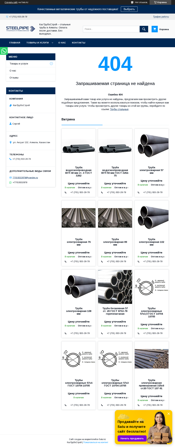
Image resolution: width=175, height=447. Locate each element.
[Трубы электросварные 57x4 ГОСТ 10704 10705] (79, 358)
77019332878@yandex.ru (25, 177)
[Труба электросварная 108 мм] (79, 287)
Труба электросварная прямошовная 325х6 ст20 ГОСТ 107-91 (151, 384)
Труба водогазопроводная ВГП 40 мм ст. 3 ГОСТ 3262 (78, 171)
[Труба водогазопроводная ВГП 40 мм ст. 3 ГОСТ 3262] (79, 146)
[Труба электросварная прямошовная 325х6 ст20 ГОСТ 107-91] (152, 358)
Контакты (78, 42)
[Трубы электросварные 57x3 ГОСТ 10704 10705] (115, 358)
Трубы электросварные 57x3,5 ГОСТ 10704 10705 (151, 312)
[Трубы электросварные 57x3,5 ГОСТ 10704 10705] (152, 287)
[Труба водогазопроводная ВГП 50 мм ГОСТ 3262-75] (115, 146)
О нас (62, 42)
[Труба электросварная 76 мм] (79, 218)
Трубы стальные (119, 109)
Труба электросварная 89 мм (115, 242)
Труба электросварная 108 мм (78, 311)
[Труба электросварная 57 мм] (152, 146)
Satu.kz (102, 439)
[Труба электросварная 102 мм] (152, 218)
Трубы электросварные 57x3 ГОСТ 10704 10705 (115, 383)
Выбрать (129, 9)
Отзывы (14, 77)
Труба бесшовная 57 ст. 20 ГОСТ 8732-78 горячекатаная (115, 311)
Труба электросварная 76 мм (79, 242)
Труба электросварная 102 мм (151, 242)
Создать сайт (11, 2)
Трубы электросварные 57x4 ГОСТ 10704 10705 (78, 383)
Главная (14, 42)
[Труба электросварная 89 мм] (115, 218)
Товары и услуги (37, 42)
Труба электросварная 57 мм (151, 170)
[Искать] (144, 29)
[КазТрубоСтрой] (20, 30)
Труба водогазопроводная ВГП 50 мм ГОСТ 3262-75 (115, 171)
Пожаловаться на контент (95, 442)
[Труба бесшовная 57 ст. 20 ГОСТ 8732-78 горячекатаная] (115, 287)
